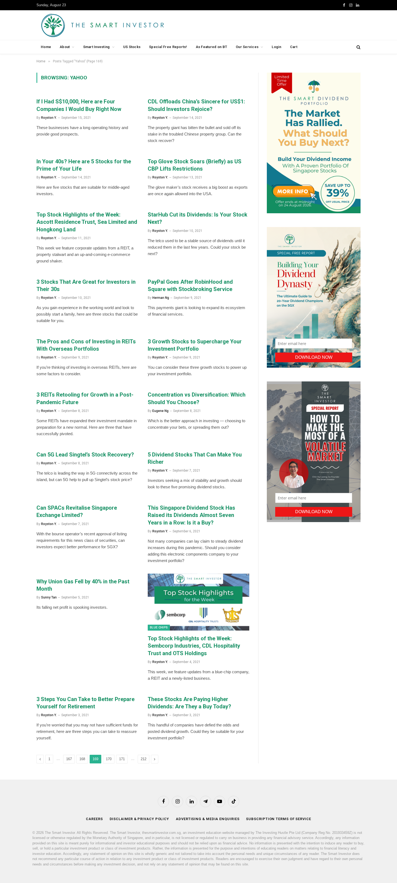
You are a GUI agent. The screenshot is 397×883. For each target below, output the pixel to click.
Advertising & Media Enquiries (207, 819)
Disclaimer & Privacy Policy (139, 819)
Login (276, 47)
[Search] (358, 47)
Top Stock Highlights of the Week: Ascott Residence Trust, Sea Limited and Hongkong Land (86, 221)
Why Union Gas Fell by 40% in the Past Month (82, 585)
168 (82, 759)
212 (143, 759)
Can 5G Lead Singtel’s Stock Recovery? (85, 454)
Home (46, 47)
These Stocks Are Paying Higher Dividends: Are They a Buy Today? (189, 703)
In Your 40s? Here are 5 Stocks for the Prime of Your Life (83, 165)
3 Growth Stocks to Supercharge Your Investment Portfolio (195, 345)
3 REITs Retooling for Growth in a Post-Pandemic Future (84, 398)
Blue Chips (159, 627)
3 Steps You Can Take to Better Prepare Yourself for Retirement (85, 703)
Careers (94, 819)
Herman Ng (160, 298)
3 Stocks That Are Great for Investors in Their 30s (86, 285)
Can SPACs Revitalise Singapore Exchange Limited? (76, 511)
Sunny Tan (49, 597)
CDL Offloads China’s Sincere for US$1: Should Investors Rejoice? (196, 105)
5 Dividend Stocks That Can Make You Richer (195, 458)
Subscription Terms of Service (278, 819)
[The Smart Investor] (126, 25)
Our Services (247, 47)
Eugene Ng (160, 411)
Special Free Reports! (168, 47)
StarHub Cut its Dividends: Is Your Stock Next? (197, 218)
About (65, 47)
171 (122, 759)
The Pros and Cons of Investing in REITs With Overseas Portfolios (86, 345)
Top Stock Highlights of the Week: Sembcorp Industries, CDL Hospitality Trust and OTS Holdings (194, 645)
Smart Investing (96, 47)
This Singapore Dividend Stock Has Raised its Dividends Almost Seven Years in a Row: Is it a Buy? (191, 515)
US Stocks (131, 47)
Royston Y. (49, 118)
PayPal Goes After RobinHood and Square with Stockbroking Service (190, 285)
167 (69, 759)
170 (109, 759)
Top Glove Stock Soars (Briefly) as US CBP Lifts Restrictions (194, 165)
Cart (293, 47)
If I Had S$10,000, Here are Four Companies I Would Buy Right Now (78, 105)
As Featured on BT (211, 47)
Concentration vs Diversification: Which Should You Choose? (196, 398)
